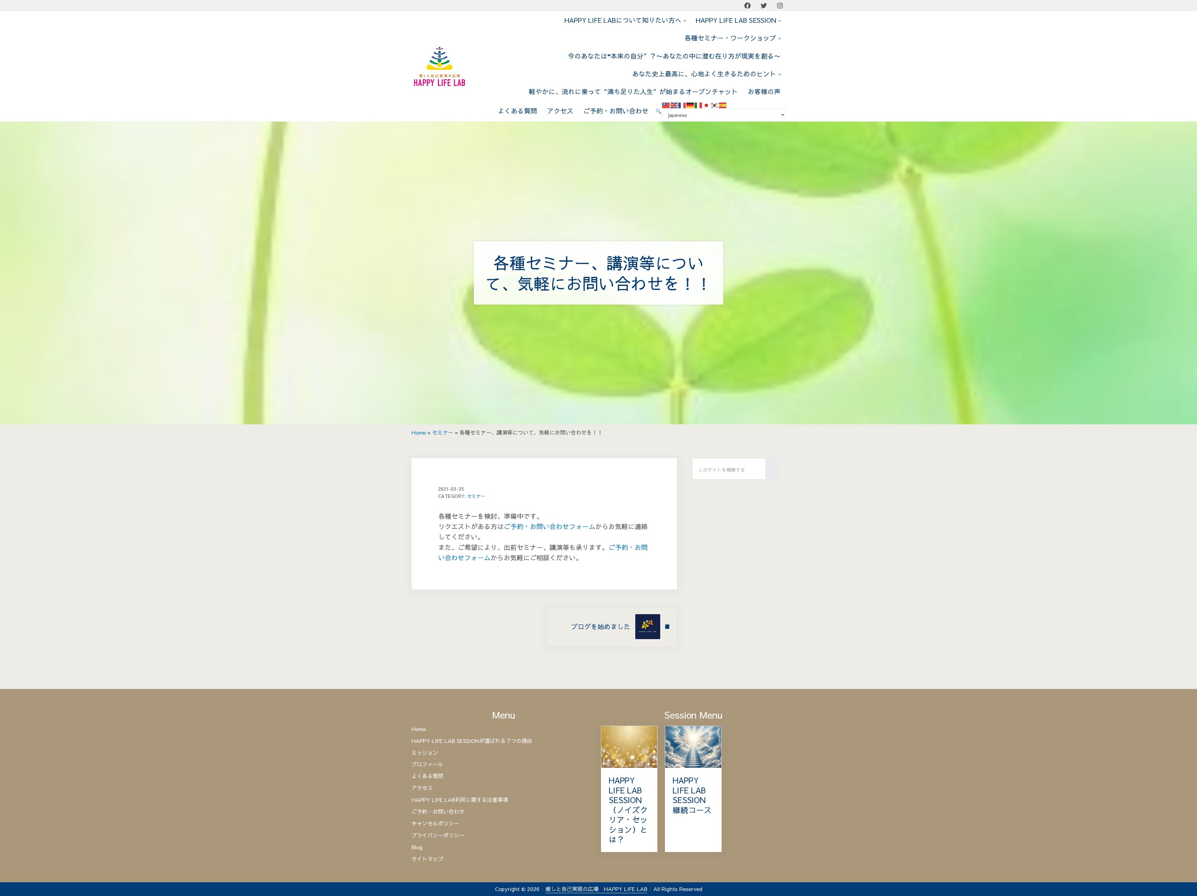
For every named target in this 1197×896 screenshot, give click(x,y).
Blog (416, 847)
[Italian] (699, 104)
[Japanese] (707, 104)
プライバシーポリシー (437, 835)
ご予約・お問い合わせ (437, 811)
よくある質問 (427, 776)
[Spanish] (723, 104)
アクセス (422, 788)
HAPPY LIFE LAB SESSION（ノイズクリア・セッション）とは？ (628, 809)
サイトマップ (427, 859)
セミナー (442, 432)
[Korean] (715, 104)
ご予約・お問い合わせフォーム (549, 526)
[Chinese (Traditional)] (666, 104)
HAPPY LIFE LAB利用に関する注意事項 (459, 800)
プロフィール (427, 764)
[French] (682, 104)
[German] (690, 104)
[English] (674, 104)
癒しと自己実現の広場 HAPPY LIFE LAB (596, 889)
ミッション (424, 752)
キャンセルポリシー (435, 823)
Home (418, 432)
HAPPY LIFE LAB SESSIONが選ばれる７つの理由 (471, 741)
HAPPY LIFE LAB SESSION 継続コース (692, 795)
